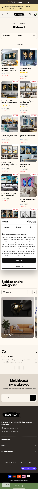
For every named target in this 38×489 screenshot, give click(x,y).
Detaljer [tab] (19, 227)
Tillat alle (19, 260)
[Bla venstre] (29, 292)
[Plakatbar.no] (11, 417)
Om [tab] (31, 227)
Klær (20, 35)
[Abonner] (33, 398)
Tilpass (17, 266)
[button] (2, 14)
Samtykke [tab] (7, 227)
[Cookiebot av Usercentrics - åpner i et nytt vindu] (27, 221)
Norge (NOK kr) (9, 462)
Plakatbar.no (16, 480)
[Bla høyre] (35, 36)
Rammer (6, 35)
